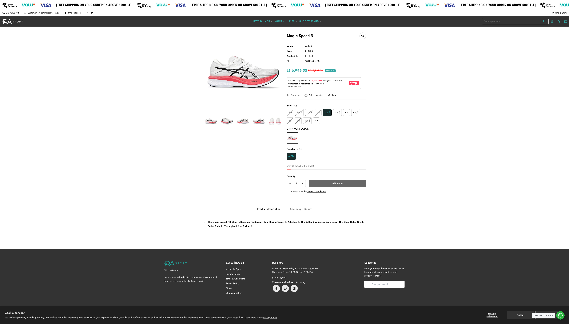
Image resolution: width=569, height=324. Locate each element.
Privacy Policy (270, 317)
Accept (520, 315)
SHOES (309, 51)
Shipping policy (234, 293)
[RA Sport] (12, 21)
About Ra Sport (233, 269)
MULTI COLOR (292, 138)
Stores (229, 288)
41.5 (309, 112)
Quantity (291, 176)
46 (298, 121)
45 (290, 121)
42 (318, 112)
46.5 (307, 121)
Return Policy (232, 283)
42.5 (327, 112)
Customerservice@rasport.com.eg (288, 282)
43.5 (337, 112)
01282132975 (279, 278)
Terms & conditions (316, 191)
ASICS (308, 46)
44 (346, 112)
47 (316, 121)
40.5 (299, 112)
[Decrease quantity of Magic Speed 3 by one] (290, 183)
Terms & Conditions (235, 278)
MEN (291, 156)
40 (290, 112)
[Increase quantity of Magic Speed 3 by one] (302, 183)
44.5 (355, 112)
